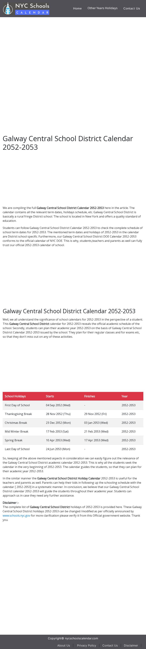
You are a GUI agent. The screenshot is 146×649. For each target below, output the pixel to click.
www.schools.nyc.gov (16, 516)
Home (77, 8)
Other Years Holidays (103, 8)
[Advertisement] (29, 71)
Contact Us (131, 8)
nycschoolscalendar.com (81, 638)
